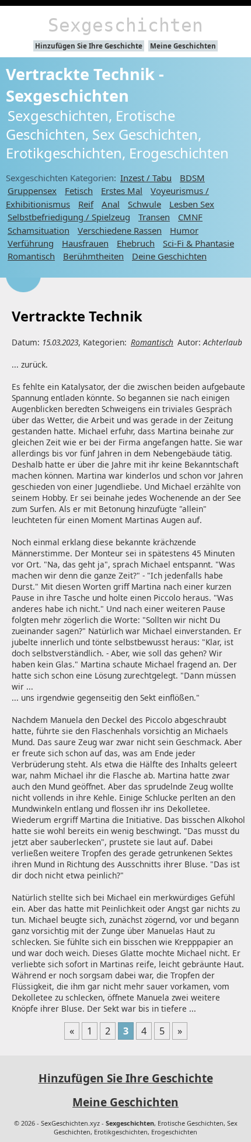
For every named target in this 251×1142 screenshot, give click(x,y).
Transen (154, 217)
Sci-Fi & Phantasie (198, 243)
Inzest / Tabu (146, 178)
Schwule (144, 204)
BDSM (192, 178)
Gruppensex (32, 190)
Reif (85, 204)
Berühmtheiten (93, 256)
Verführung (31, 243)
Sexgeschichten (125, 25)
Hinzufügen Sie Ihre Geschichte (88, 45)
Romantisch (31, 256)
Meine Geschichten (183, 45)
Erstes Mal (121, 190)
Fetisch (79, 190)
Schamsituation (38, 230)
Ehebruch (136, 243)
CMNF (190, 217)
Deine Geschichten (169, 256)
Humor (184, 230)
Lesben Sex (191, 204)
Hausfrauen (85, 243)
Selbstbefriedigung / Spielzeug (69, 217)
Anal (111, 204)
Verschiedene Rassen (120, 230)
